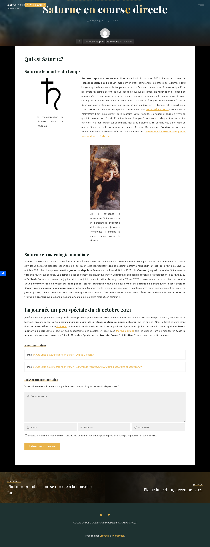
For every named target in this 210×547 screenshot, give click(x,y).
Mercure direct (125, 330)
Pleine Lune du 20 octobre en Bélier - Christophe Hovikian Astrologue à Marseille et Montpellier (87, 366)
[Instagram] (109, 515)
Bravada (104, 535)
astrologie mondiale (94, 41)
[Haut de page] (198, 535)
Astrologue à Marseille (26, 5)
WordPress (118, 535)
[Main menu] (201, 5)
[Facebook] (101, 515)
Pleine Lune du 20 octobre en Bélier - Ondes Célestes (63, 354)
